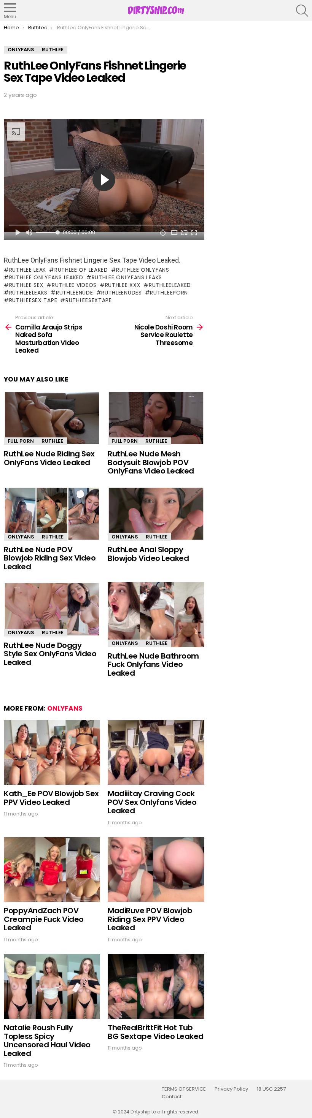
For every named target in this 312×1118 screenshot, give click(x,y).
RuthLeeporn (169, 292)
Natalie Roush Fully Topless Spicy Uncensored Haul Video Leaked (47, 1040)
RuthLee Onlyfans (142, 270)
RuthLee (52, 441)
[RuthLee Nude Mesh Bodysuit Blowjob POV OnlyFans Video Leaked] (156, 418)
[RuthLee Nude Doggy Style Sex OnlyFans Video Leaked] (52, 609)
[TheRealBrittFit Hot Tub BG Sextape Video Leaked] (156, 986)
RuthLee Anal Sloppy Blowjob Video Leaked (148, 554)
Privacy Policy (231, 1089)
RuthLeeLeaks (28, 292)
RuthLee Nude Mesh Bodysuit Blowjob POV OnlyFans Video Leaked (151, 462)
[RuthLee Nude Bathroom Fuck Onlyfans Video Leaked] (156, 614)
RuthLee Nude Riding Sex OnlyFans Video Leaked (49, 458)
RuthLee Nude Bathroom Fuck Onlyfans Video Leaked (153, 664)
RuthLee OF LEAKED (81, 270)
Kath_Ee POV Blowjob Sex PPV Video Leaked (51, 798)
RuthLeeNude (74, 292)
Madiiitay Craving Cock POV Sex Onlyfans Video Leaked (152, 802)
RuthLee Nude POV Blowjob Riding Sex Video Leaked (50, 558)
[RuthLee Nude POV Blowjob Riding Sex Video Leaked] (52, 514)
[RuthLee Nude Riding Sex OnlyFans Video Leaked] (52, 418)
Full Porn (21, 441)
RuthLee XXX (122, 285)
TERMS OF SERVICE (184, 1089)
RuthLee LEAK (27, 270)
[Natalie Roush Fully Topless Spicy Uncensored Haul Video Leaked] (52, 986)
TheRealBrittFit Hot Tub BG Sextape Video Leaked (156, 1032)
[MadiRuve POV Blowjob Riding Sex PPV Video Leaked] (156, 869)
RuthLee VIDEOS (74, 285)
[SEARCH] (302, 10)
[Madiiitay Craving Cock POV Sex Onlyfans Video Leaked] (156, 752)
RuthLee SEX (26, 285)
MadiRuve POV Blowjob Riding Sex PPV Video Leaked (150, 919)
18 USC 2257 (271, 1089)
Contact (171, 1097)
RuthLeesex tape (33, 300)
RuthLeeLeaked (170, 285)
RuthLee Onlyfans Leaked (46, 277)
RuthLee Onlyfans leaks (127, 277)
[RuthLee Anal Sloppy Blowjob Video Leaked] (156, 514)
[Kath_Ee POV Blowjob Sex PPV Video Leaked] (52, 752)
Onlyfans (21, 536)
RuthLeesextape (88, 300)
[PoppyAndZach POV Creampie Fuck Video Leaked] (52, 869)
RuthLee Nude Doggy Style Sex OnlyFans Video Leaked (50, 654)
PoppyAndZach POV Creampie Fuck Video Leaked (44, 919)
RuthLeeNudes (121, 292)
